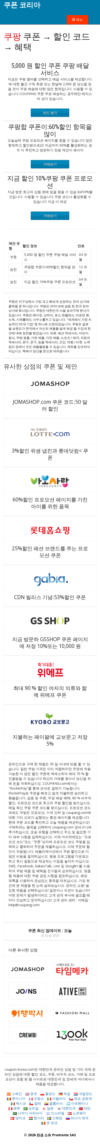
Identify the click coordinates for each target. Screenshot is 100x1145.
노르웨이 (79, 1113)
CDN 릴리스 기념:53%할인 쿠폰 (50, 597)
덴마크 (19, 1118)
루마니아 (18, 1098)
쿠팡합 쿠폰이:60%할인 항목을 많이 (50, 130)
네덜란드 (85, 1093)
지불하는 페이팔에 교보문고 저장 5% (50, 740)
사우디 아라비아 (29, 1113)
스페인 (16, 1093)
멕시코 (20, 1103)
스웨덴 (56, 1118)
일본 (50, 1108)
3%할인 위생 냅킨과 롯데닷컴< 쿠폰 (50, 454)
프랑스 (38, 1098)
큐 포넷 (51, 1122)
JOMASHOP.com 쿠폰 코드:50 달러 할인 (50, 405)
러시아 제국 (79, 1118)
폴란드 (49, 1093)
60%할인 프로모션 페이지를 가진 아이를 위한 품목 (50, 503)
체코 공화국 (82, 1098)
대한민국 (68, 1108)
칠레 (37, 1103)
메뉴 (79, 19)
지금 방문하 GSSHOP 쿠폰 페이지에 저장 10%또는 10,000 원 (50, 642)
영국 (33, 1093)
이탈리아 (58, 1098)
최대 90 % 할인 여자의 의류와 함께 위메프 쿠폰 (50, 691)
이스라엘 (57, 1113)
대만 (87, 1108)
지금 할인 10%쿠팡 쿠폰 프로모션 (50, 182)
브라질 (33, 1108)
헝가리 (38, 1118)
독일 (66, 1093)
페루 (16, 1108)
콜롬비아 (55, 1103)
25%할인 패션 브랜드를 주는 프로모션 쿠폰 (50, 552)
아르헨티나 (79, 1103)
